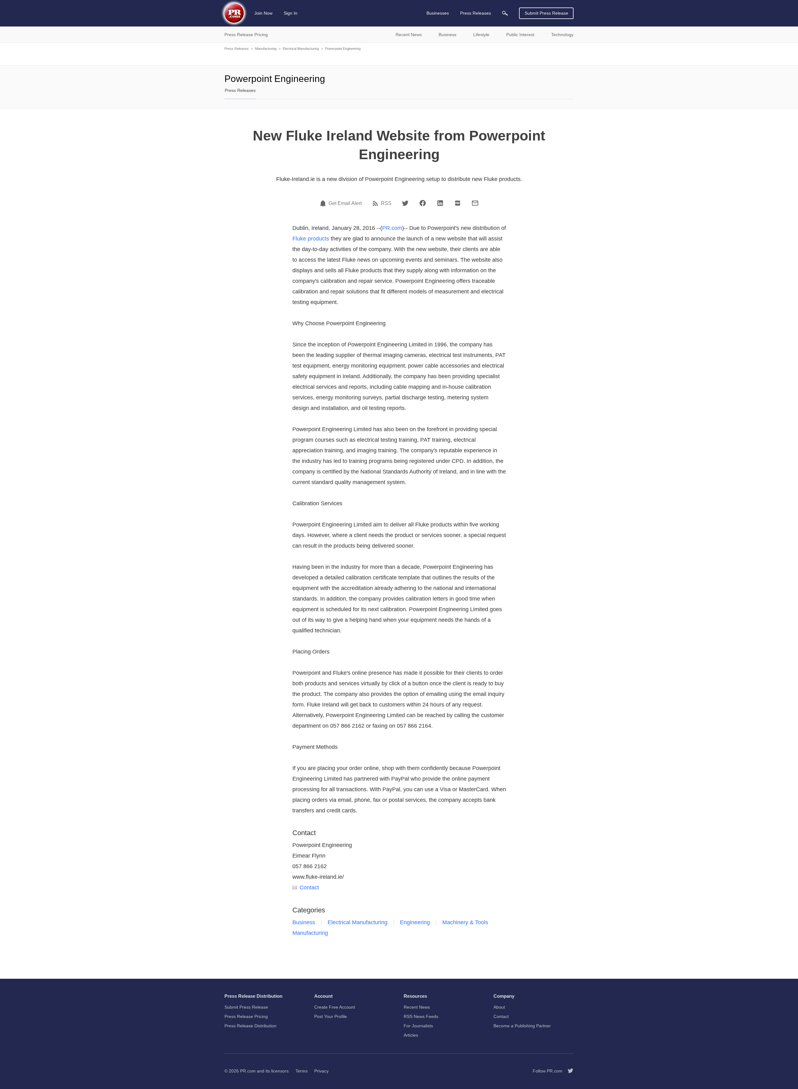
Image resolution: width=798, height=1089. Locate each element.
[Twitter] (405, 203)
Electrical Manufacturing (301, 48)
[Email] (475, 203)
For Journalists (418, 1025)
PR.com (392, 228)
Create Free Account (334, 1007)
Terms (302, 1071)
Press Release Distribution (250, 1025)
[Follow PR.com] (568, 1071)
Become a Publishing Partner (522, 1025)
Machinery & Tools (465, 922)
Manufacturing (265, 48)
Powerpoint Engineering (343, 48)
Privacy (321, 1071)
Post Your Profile (330, 1016)
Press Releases (236, 48)
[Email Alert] (324, 203)
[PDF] (457, 203)
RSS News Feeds (421, 1016)
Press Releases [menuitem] (475, 13)
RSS (386, 203)
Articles (411, 1035)
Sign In (290, 13)
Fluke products (310, 238)
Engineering (415, 922)
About (499, 1007)
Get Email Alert (345, 203)
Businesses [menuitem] (437, 13)
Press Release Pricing (246, 1016)
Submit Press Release (546, 13)
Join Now (263, 13)
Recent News (417, 1007)
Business (303, 922)
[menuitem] (505, 13)
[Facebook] (422, 203)
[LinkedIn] (440, 203)
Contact (309, 887)
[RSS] (376, 203)
